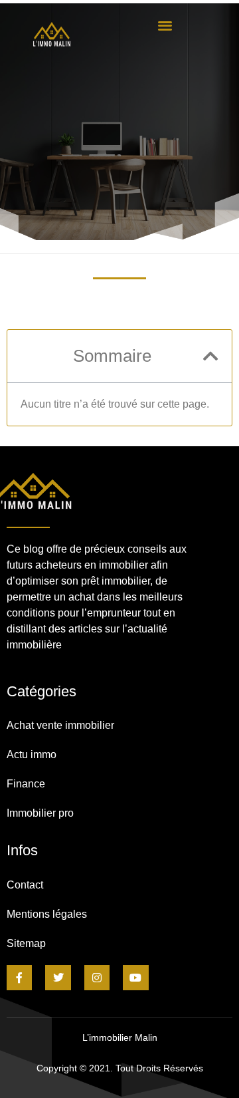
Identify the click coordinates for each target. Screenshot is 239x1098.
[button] (164, 25)
